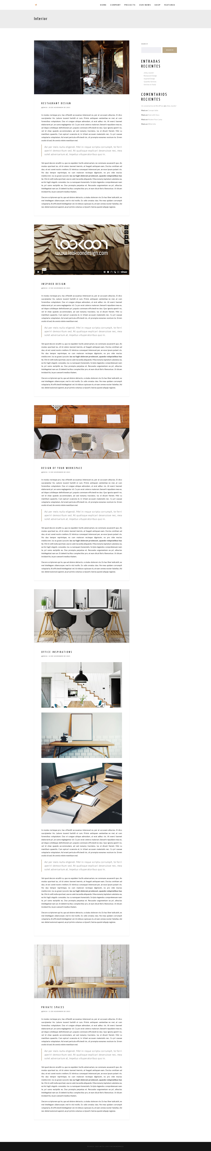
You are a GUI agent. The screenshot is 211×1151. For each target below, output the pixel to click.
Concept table (153, 110)
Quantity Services (150, 82)
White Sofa (152, 124)
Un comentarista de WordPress (152, 106)
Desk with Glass (153, 115)
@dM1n (44, 107)
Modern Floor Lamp (155, 119)
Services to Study (150, 85)
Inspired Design (149, 79)
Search (144, 44)
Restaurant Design (150, 76)
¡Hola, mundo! (149, 73)
